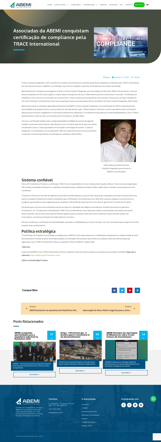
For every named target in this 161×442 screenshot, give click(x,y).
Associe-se (139, 5)
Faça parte (85, 404)
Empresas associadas (89, 411)
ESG (121, 5)
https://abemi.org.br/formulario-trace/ (45, 255)
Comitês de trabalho (88, 422)
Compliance (76, 5)
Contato (129, 5)
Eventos (103, 5)
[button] (114, 290)
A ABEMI (85, 408)
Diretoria (84, 418)
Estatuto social (87, 426)
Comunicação (89, 5)
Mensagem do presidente (90, 415)
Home (49, 5)
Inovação (113, 5)
